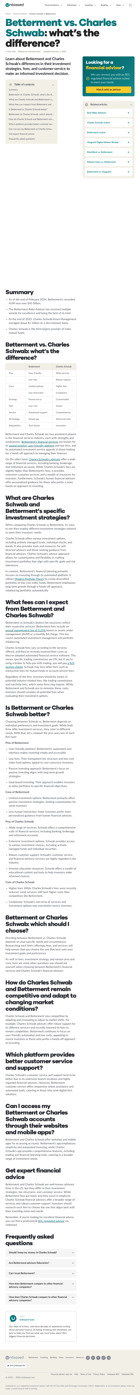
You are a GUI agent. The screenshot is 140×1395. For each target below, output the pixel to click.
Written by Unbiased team (29, 52)
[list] (31, 113)
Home (8, 14)
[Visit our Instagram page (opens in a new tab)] (88, 1358)
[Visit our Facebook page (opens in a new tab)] (103, 1358)
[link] (31, 89)
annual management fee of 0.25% (25, 630)
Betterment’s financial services (39, 442)
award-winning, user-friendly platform (31, 445)
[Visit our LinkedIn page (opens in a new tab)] (109, 1358)
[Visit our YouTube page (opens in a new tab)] (93, 1358)
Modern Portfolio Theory (29, 579)
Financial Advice (20, 14)
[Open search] (130, 5)
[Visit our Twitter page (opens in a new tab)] (98, 1358)
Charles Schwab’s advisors (44, 459)
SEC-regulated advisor (51, 1221)
